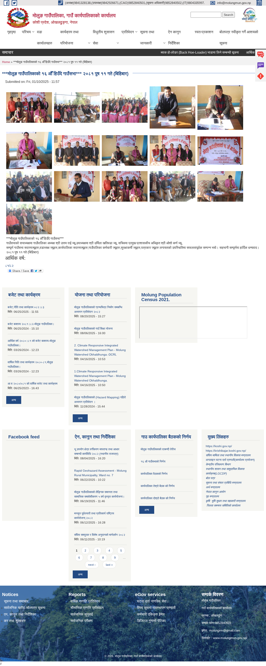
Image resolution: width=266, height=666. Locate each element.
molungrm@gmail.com (224, 630)
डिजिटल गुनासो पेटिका (151, 621)
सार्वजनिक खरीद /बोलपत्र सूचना (24, 608)
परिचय (26, 32)
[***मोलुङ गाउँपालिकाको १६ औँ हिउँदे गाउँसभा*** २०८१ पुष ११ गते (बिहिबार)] (29, 107)
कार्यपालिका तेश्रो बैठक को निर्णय (158, 486)
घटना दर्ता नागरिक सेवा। (153, 601)
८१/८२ (9, 265)
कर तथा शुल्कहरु (15, 621)
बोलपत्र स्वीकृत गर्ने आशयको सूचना (238, 37)
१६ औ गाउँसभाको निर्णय (153, 461)
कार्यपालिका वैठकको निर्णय (154, 473)
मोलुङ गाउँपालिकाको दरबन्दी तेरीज (158, 449)
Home (6, 62)
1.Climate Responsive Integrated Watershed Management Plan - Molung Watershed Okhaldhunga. (100, 376)
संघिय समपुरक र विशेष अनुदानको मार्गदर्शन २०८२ (99, 534)
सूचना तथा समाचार (16, 601)
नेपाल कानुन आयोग (215, 491)
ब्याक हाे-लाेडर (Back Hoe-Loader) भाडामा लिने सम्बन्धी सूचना (188, 52)
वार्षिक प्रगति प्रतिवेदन (85, 601)
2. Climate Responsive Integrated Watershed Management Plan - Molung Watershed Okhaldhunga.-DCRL (100, 350)
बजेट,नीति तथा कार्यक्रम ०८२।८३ (26, 307)
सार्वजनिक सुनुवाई (81, 614)
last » (109, 564)
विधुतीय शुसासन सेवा (103, 37)
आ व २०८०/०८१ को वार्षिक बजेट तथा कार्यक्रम (32, 383)
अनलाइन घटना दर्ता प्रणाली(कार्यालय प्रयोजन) (230, 459)
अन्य (13, 400)
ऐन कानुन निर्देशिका (174, 37)
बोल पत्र (211, 478)
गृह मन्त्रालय (212, 496)
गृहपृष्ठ (11, 32)
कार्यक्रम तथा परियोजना (69, 37)
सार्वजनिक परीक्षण (81, 621)
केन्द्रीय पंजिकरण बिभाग (218, 464)
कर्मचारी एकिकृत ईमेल (151, 614)
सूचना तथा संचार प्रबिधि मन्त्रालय (223, 482)
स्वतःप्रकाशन (204, 32)
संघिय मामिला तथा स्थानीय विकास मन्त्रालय (228, 455)
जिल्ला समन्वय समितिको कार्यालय (223, 505)
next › (92, 564)
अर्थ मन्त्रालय (213, 487)
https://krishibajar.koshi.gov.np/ (226, 450)
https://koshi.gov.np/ (219, 446)
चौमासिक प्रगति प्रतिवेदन (87, 608)
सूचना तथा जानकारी (147, 37)
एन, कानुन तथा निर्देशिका (20, 614)
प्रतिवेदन (128, 32)
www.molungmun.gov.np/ (230, 638)
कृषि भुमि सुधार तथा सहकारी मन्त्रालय (226, 501)
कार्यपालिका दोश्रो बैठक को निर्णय (158, 498)
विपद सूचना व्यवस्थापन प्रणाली (156, 608)
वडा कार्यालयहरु (44, 37)
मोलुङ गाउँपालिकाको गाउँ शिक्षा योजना (93, 328)
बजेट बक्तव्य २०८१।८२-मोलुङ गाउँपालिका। (31, 324)
